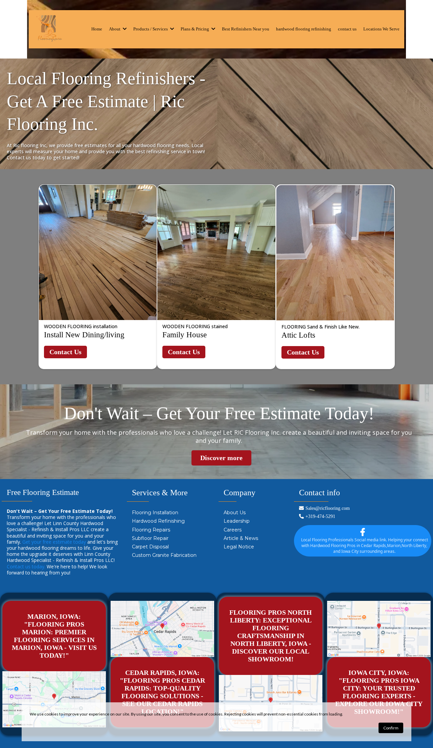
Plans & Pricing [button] (195, 28)
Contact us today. (26, 566)
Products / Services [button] (151, 28)
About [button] (115, 28)
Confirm (390, 727)
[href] (54, 699)
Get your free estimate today (54, 542)
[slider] (100, 262)
